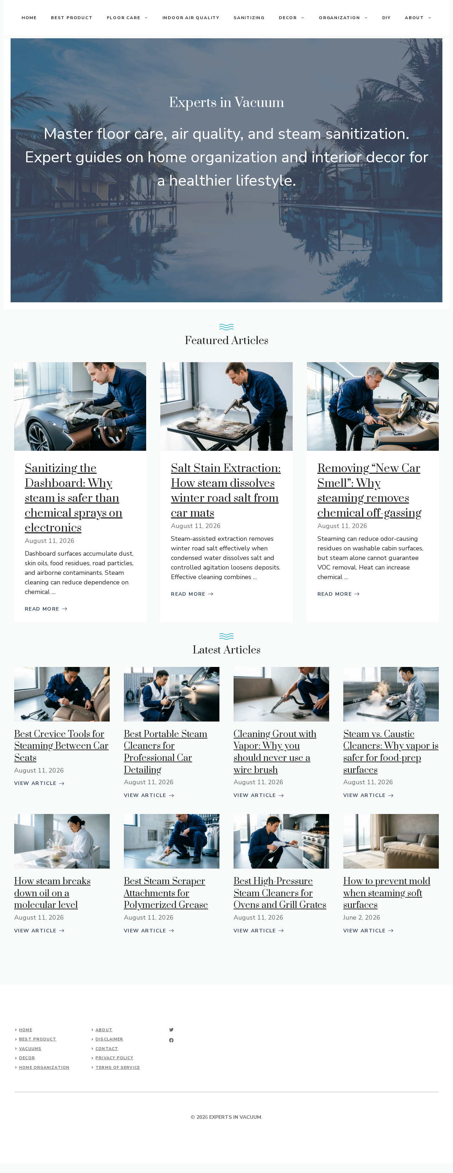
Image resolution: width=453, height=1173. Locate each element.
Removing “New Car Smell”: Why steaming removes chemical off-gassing (369, 491)
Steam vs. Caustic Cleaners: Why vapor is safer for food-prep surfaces (390, 752)
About (104, 1030)
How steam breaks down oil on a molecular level (52, 893)
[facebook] (171, 1040)
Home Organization (44, 1067)
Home (25, 1030)
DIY (386, 18)
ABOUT (414, 18)
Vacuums (30, 1048)
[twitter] (171, 1029)
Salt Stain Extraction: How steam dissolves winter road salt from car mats (226, 491)
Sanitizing (249, 18)
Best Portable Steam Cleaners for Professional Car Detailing (165, 752)
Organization (339, 18)
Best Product (72, 18)
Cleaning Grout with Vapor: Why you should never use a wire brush (275, 752)
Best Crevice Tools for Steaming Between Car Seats (61, 746)
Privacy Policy (114, 1058)
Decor (288, 18)
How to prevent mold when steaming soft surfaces (386, 893)
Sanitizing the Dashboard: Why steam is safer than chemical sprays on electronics (73, 498)
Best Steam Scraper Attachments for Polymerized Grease (166, 893)
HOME (29, 18)
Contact (107, 1048)
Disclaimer (109, 1039)
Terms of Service (118, 1067)
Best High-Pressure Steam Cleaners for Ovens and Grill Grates (280, 893)
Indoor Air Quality (190, 18)
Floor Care (124, 18)
